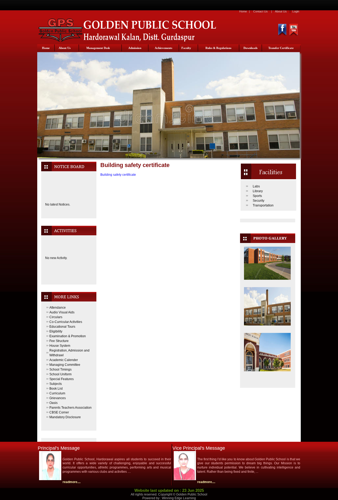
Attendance (57, 307)
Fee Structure (59, 341)
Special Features (61, 379)
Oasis (53, 403)
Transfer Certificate (281, 47)
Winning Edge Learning (179, 498)
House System (59, 346)
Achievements (163, 47)
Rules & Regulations (218, 47)
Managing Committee (64, 365)
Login (295, 11)
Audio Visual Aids (61, 312)
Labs (256, 186)
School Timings (60, 369)
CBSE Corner (59, 412)
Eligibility (55, 331)
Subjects (55, 384)
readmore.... (72, 482)
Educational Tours (62, 326)
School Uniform (60, 374)
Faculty (186, 47)
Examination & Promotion (67, 336)
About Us (281, 11)
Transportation (263, 205)
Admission (134, 47)
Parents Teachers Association (70, 407)
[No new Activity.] (68, 272)
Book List (56, 388)
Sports (257, 196)
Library (258, 191)
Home (243, 11)
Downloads (250, 47)
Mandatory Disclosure (65, 417)
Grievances (57, 398)
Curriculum (57, 393)
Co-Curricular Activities (65, 322)
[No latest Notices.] (68, 213)
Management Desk (98, 47)
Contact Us (260, 11)
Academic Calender (63, 360)
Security (258, 200)
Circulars (55, 317)
